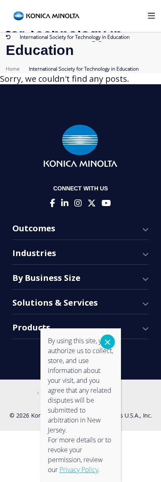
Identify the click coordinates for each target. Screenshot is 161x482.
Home (13, 68)
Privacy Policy (78, 469)
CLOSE (107, 342)
